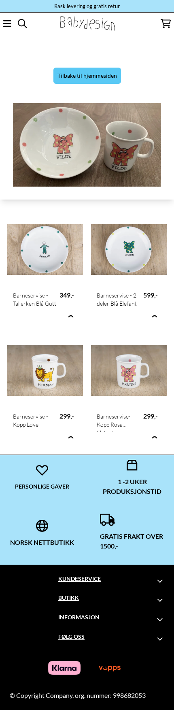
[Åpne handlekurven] (165, 23)
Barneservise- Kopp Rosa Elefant (114, 422)
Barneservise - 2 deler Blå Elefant (117, 299)
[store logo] (87, 23)
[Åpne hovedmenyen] (7, 23)
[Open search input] (22, 23)
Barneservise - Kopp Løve (30, 420)
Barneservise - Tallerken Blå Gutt (34, 299)
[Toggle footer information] (161, 581)
